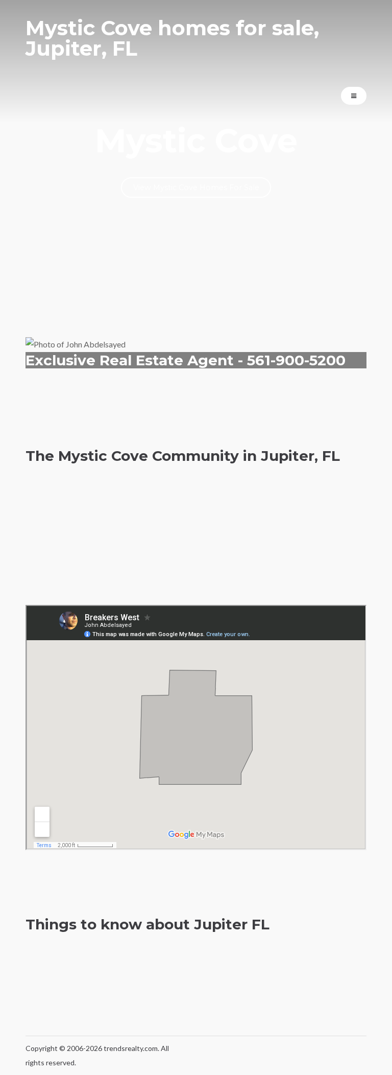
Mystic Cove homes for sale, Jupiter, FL (172, 38)
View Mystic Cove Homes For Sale (196, 187)
